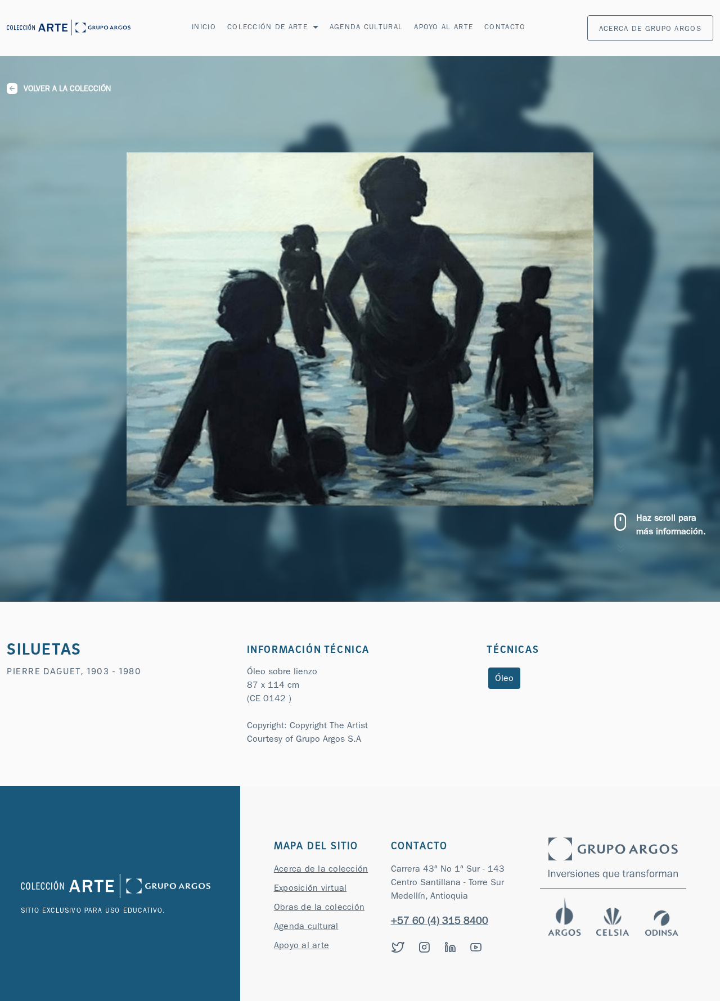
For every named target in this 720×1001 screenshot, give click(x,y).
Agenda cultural (366, 27)
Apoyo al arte (443, 27)
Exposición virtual (310, 889)
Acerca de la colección (321, 869)
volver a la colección (67, 89)
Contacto (504, 27)
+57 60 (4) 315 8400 (439, 922)
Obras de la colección (319, 908)
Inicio (204, 27)
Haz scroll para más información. (671, 526)
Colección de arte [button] (268, 27)
